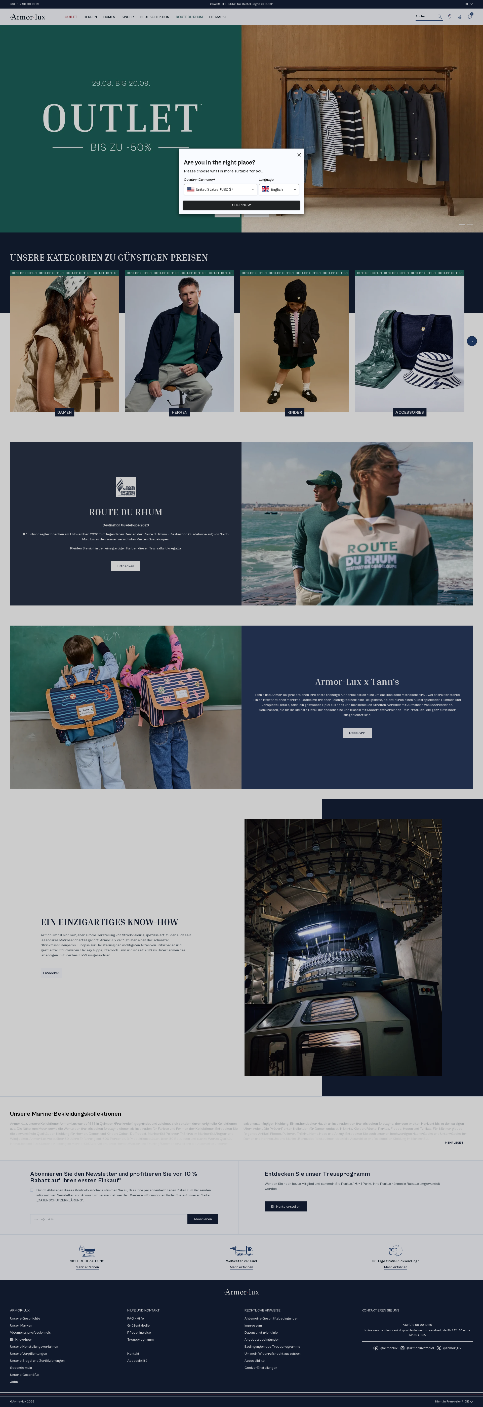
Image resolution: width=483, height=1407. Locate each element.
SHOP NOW (241, 205)
